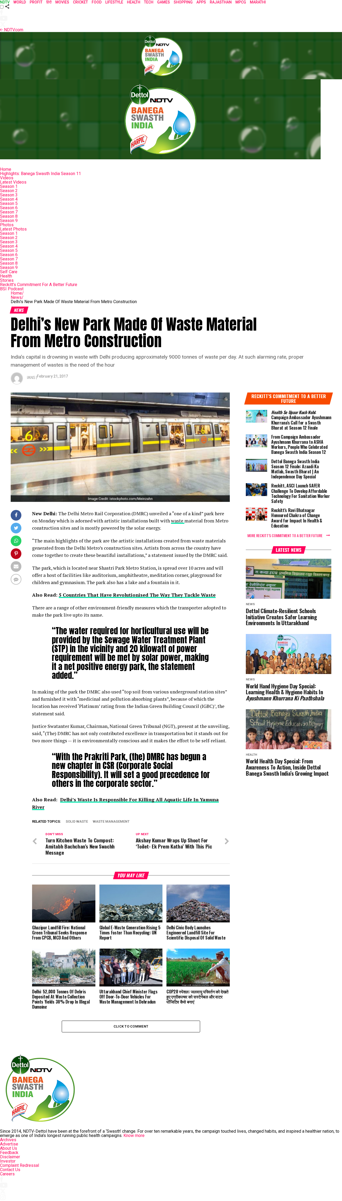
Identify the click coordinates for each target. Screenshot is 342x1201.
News (17, 297)
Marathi (258, 2)
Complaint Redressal (19, 1165)
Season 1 (9, 186)
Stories (7, 280)
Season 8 (9, 216)
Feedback (9, 1152)
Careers (7, 1173)
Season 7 (9, 212)
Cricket (80, 2)
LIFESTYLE (114, 2)
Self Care (8, 271)
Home (5, 169)
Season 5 (9, 203)
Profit (36, 2)
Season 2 (9, 190)
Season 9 (9, 220)
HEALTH (133, 2)
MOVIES (62, 2)
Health (6, 276)
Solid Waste (77, 821)
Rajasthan (221, 2)
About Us (8, 1148)
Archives (8, 1139)
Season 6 (9, 207)
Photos (7, 224)
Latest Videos (13, 182)
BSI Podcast (12, 288)
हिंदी (49, 2)
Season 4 (9, 199)
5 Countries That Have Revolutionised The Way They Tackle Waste (137, 595)
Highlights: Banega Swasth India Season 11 (40, 173)
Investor (7, 1161)
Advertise (9, 1144)
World (19, 2)
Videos (6, 177)
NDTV (5, 2)
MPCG (240, 2)
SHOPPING (183, 2)
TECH (148, 2)
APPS (201, 2)
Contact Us (10, 1169)
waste (177, 521)
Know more (134, 1135)
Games (163, 2)
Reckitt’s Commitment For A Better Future (38, 284)
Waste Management (111, 821)
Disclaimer (10, 1156)
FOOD (97, 2)
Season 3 (9, 194)
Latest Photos (13, 229)
